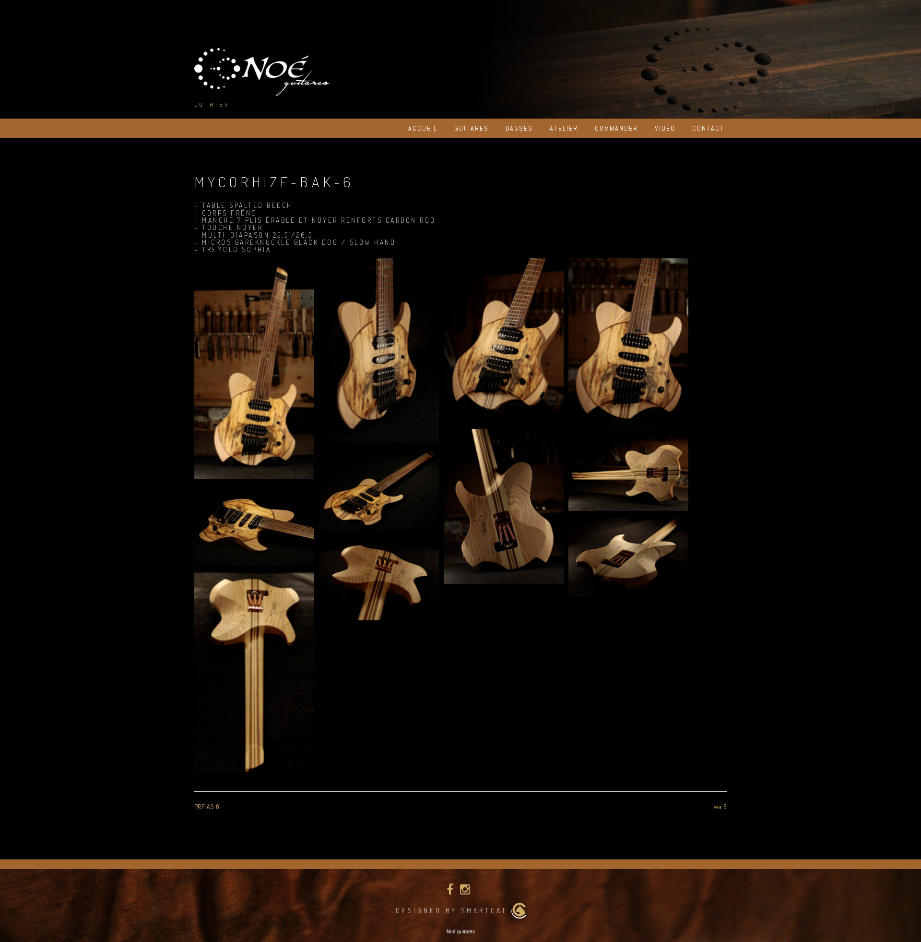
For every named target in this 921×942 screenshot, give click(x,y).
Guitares (471, 128)
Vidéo (665, 128)
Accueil (422, 128)
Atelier (564, 128)
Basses (519, 128)
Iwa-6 (719, 806)
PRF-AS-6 (206, 806)
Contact (708, 128)
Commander (616, 128)
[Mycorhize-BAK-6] (254, 368)
